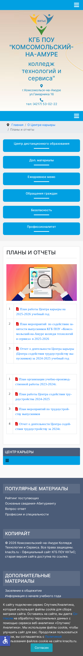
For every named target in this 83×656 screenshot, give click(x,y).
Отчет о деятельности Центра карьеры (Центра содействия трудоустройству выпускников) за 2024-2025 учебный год (45, 353)
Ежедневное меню (41, 177)
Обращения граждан (41, 193)
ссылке (62, 556)
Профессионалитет (41, 226)
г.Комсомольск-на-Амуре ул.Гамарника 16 (41, 92)
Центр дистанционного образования (41, 143)
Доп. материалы (41, 160)
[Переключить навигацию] (7, 460)
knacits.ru (12, 552)
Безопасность (41, 210)
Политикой (53, 636)
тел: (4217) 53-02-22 (41, 104)
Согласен (42, 647)
